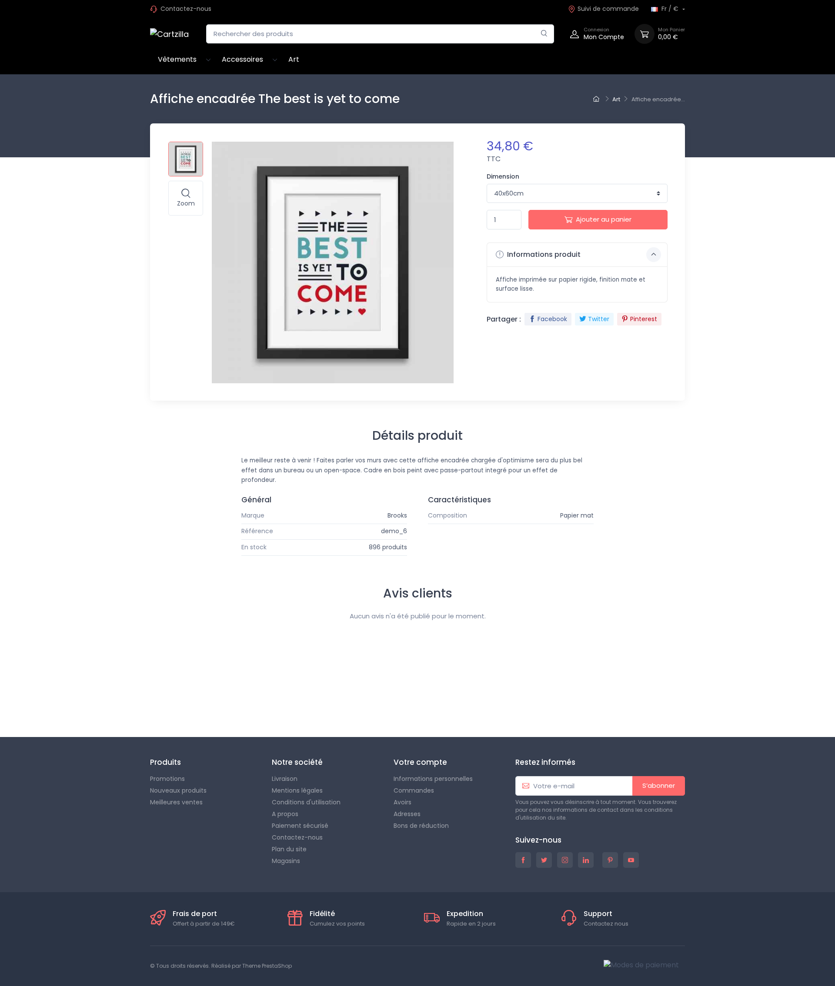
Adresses (407, 814)
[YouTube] (65, 712)
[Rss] (46, 712)
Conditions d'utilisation (306, 802)
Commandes (414, 790)
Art (293, 59)
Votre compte (420, 762)
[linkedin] (586, 860)
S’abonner (658, 785)
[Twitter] (27, 712)
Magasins (286, 861)
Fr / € (670, 8)
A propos (285, 814)
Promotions (167, 778)
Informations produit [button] (543, 254)
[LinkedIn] (142, 712)
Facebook (552, 319)
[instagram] (565, 860)
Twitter (598, 319)
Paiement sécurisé (300, 825)
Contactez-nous (185, 8)
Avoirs (402, 802)
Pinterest (643, 319)
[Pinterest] (84, 712)
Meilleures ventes (176, 802)
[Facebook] (8, 712)
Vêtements (177, 59)
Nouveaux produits (178, 790)
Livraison (284, 778)
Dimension (503, 176)
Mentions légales (297, 790)
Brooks (397, 515)
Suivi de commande (608, 8)
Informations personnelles (433, 778)
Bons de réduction (421, 825)
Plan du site (289, 849)
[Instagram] (122, 712)
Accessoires (242, 59)
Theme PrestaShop (267, 965)
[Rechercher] (544, 34)
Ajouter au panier (603, 219)
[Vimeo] (103, 712)
